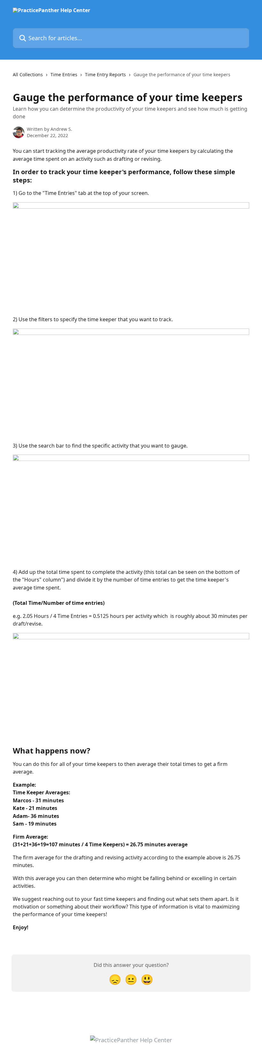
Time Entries (63, 74)
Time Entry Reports (105, 74)
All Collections (28, 74)
